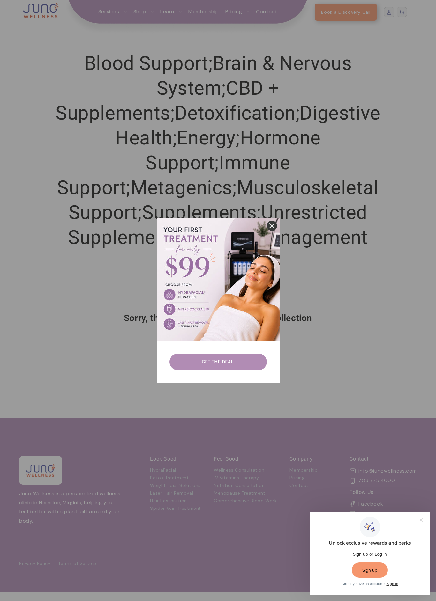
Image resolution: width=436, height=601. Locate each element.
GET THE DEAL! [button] (218, 362)
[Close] (272, 225)
